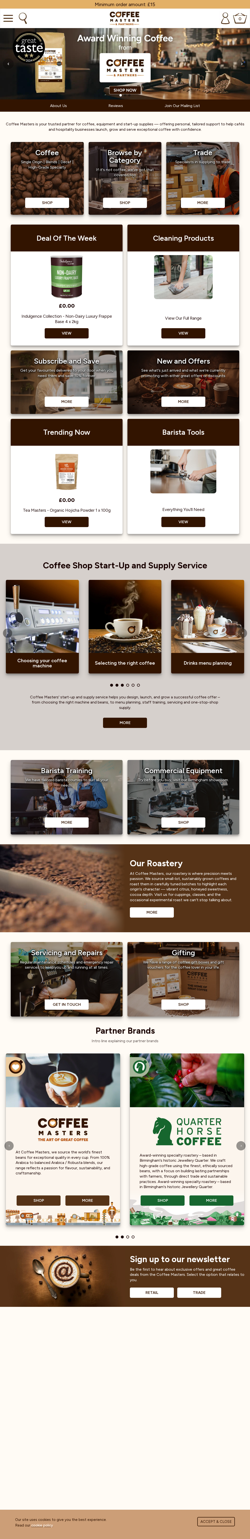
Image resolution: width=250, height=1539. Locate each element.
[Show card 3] (122, 685)
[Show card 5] (133, 685)
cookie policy (42, 1525)
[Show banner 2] (125, 95)
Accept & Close (216, 1521)
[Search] (22, 18)
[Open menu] (7, 18)
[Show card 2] (116, 685)
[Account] (225, 18)
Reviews (115, 105)
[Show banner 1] (120, 95)
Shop (38, 1200)
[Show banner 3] (129, 95)
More (125, 722)
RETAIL (152, 1292)
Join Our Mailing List (182, 105)
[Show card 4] (127, 685)
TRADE (199, 1292)
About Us (58, 105)
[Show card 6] (138, 685)
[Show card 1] (111, 685)
